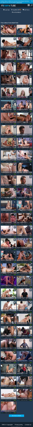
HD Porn (26, 10)
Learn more (19, 2)
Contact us (28, 424)
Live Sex (7, 10)
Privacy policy (19, 424)
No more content (16, 415)
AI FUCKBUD (17, 12)
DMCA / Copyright (7, 424)
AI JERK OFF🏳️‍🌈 (16, 10)
